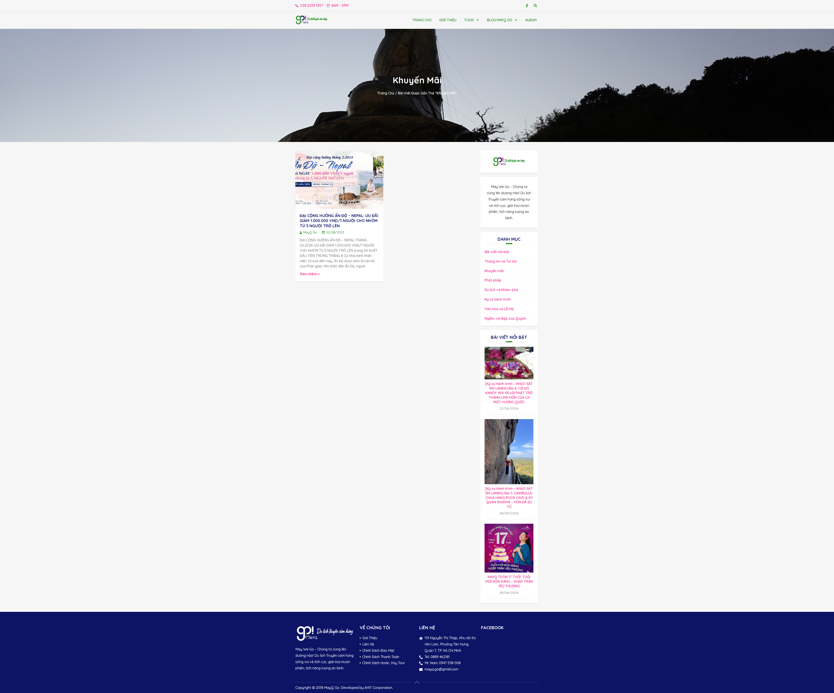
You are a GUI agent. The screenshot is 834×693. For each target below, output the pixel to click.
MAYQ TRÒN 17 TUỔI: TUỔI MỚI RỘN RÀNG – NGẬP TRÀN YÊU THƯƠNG (509, 581)
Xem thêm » (309, 274)
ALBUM (531, 20)
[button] (535, 5)
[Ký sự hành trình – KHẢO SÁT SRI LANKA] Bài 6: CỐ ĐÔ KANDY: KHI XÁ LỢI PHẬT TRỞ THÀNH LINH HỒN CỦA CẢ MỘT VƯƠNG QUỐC (509, 393)
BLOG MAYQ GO (499, 20)
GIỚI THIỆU (448, 20)
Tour (469, 20)
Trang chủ (422, 20)
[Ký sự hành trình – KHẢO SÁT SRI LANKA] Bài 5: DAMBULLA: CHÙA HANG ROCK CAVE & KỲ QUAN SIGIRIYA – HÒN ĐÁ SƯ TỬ (509, 497)
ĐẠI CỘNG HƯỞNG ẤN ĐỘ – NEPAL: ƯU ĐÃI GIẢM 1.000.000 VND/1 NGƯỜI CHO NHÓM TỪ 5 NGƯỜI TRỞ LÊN (339, 220)
